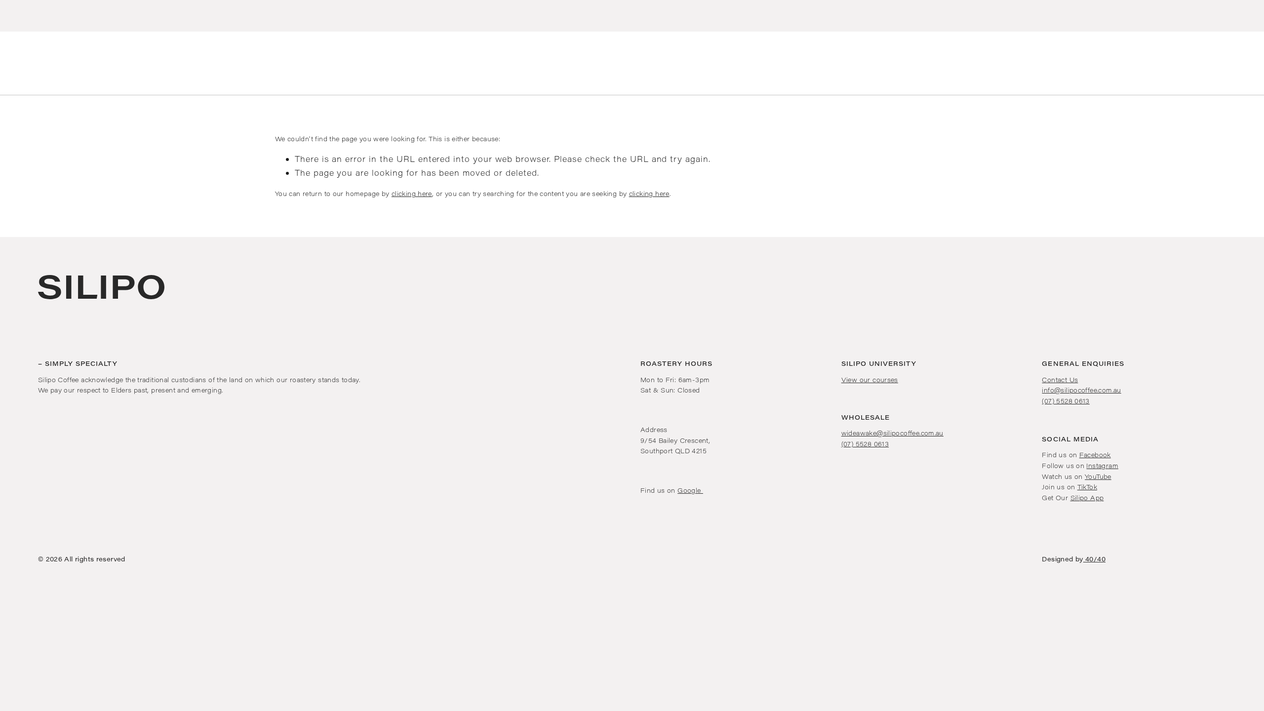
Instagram (1102, 465)
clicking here (412, 193)
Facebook (1095, 454)
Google (690, 490)
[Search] (9, 63)
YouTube (1098, 476)
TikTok (1087, 486)
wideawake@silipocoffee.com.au (892, 433)
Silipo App (1087, 497)
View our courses (869, 379)
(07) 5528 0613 (865, 443)
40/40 (1094, 558)
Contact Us (1060, 379)
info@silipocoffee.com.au (1081, 390)
